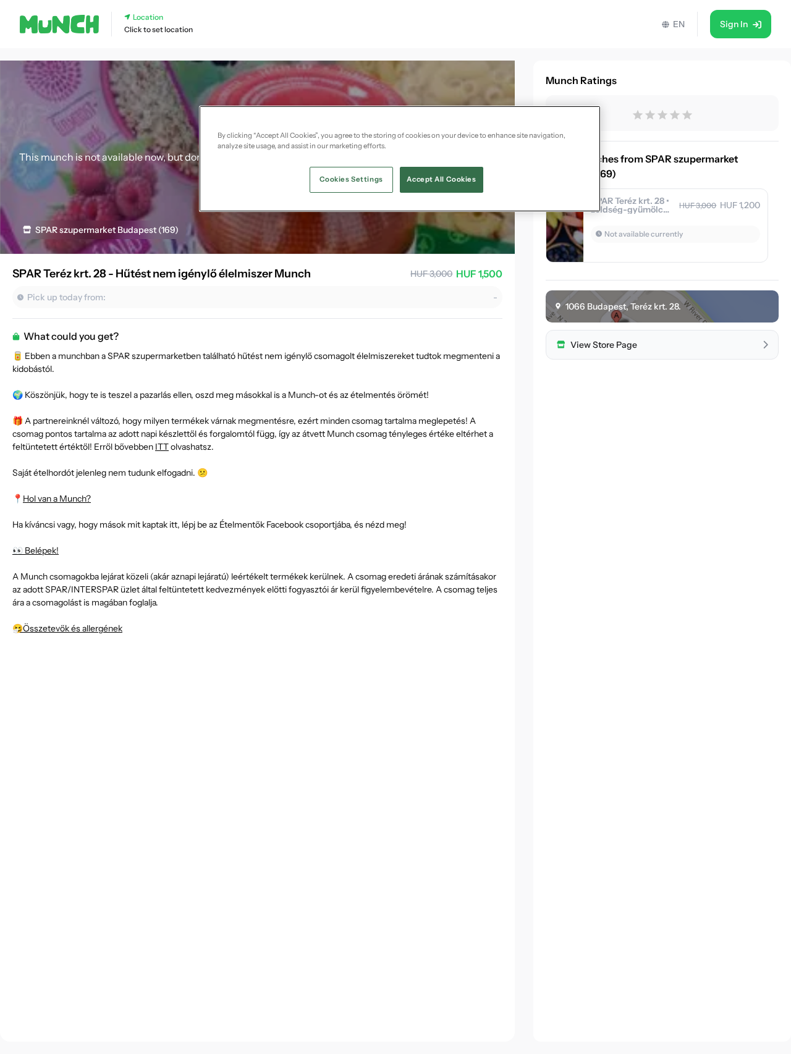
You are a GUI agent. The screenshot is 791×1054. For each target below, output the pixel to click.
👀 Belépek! (35, 550)
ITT (162, 446)
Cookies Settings (351, 179)
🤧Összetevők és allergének (67, 628)
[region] (400, 159)
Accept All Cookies (441, 179)
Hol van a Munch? (57, 498)
